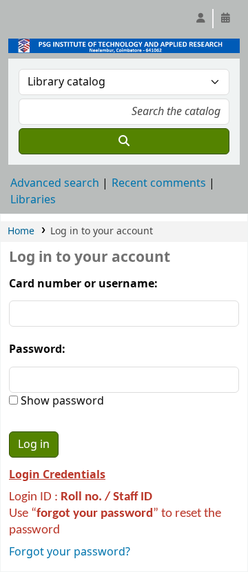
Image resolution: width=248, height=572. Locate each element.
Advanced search (54, 183)
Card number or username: (83, 284)
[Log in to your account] (200, 19)
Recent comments (159, 183)
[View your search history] (225, 19)
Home (21, 231)
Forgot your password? (69, 552)
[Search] (124, 141)
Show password (61, 401)
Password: (37, 349)
